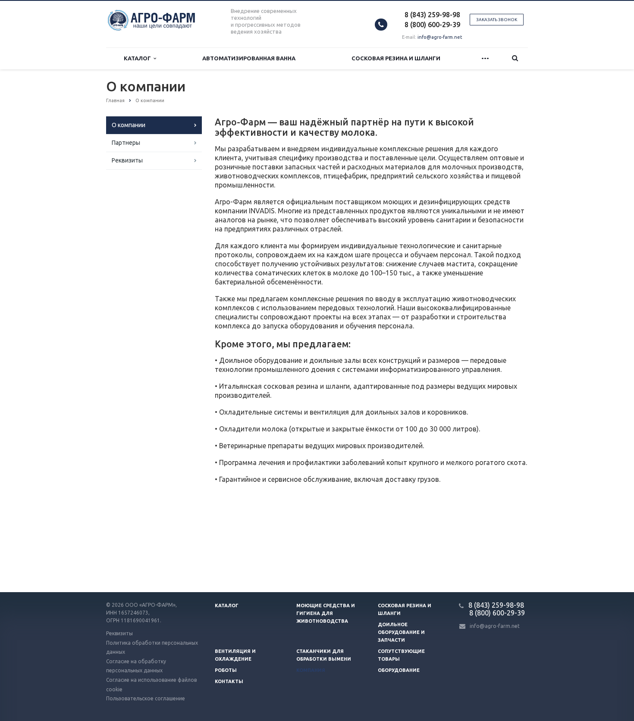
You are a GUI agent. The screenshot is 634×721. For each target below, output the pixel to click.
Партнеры (126, 142)
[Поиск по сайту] (515, 58)
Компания (310, 670)
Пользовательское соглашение (145, 698)
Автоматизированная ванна (248, 58)
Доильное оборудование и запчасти (401, 632)
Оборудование (399, 670)
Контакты (229, 681)
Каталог (139, 58)
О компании (128, 125)
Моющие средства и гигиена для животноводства (325, 613)
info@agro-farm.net (439, 37)
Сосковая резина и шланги (396, 58)
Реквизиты (127, 160)
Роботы (226, 670)
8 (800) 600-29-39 (432, 24)
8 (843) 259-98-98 (432, 15)
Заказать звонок (496, 19)
